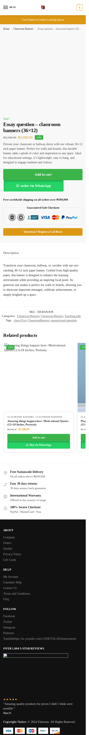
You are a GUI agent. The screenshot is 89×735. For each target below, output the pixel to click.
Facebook (9, 616)
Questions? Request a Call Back (43, 231)
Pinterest (8, 633)
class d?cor (20, 320)
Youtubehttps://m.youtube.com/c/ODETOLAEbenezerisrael (39, 638)
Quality (7, 548)
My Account (10, 576)
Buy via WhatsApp (40, 444)
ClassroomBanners (38, 320)
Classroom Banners (23, 28)
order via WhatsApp (36, 186)
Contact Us (10, 588)
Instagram (9, 627)
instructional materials (64, 320)
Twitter (7, 621)
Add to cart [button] (38, 437)
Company (9, 537)
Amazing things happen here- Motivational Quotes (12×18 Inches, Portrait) (37, 422)
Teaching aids (73, 316)
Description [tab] (11, 253)
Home (6, 28)
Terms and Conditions (16, 593)
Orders (7, 543)
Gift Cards (9, 559)
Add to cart (43, 174)
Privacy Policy (12, 554)
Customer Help (12, 582)
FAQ (6, 599)
